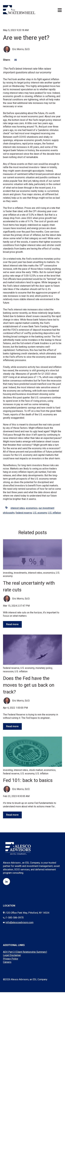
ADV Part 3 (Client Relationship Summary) (25, 951)
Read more (12, 624)
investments (20, 572)
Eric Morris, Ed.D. (21, 49)
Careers (7, 962)
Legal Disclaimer (12, 955)
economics (31, 508)
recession (8, 671)
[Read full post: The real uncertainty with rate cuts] (32, 554)
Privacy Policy (10, 958)
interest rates (18, 508)
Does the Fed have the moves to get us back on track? (28, 685)
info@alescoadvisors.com (19, 922)
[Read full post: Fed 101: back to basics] (32, 752)
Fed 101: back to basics (28, 780)
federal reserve (24, 512)
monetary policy (44, 668)
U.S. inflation (54, 512)
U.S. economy (40, 512)
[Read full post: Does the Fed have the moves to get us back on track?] (32, 650)
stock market (36, 770)
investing (8, 572)
